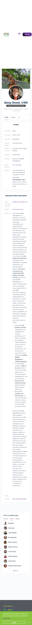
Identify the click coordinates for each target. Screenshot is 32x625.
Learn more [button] (6, 618)
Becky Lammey (12, 542)
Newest (6, 518)
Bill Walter (11, 523)
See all (15, 570)
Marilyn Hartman (13, 547)
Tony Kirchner (12, 551)
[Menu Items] (19, 117)
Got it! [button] (14, 622)
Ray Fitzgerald (12, 537)
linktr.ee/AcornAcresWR (19, 499)
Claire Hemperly (12, 556)
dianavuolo (11, 528)
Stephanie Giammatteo (14, 565)
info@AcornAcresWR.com (20, 202)
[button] (19, 33)
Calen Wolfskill (12, 532)
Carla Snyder (12, 561)
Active (12, 518)
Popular (17, 518)
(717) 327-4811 (17, 165)
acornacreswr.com (18, 209)
